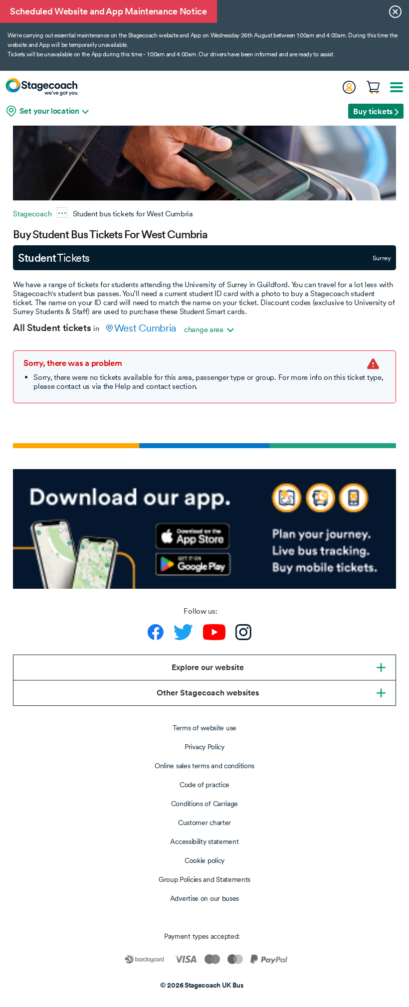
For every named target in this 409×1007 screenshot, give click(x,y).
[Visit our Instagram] (243, 632)
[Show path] (62, 212)
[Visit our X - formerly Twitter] (183, 632)
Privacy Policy (204, 746)
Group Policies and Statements (204, 879)
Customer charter (204, 822)
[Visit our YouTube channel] (214, 632)
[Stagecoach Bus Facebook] (156, 632)
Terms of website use (204, 727)
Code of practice (204, 784)
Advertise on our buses (204, 898)
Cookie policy (204, 860)
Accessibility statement (204, 841)
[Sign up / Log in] (349, 87)
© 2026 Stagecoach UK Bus (202, 985)
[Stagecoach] (41, 87)
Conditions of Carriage (204, 803)
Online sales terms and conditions (204, 765)
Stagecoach (32, 213)
